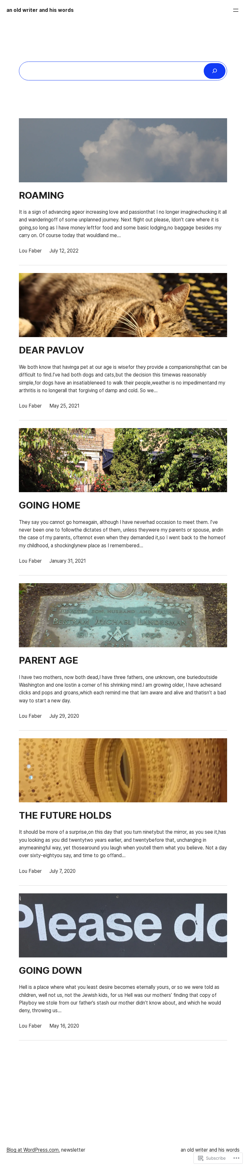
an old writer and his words (40, 10)
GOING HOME (49, 505)
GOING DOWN (50, 970)
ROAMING (41, 195)
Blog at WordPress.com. (33, 1150)
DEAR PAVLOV (51, 350)
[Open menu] (236, 10)
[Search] (215, 71)
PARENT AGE (48, 660)
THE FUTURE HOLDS (65, 815)
